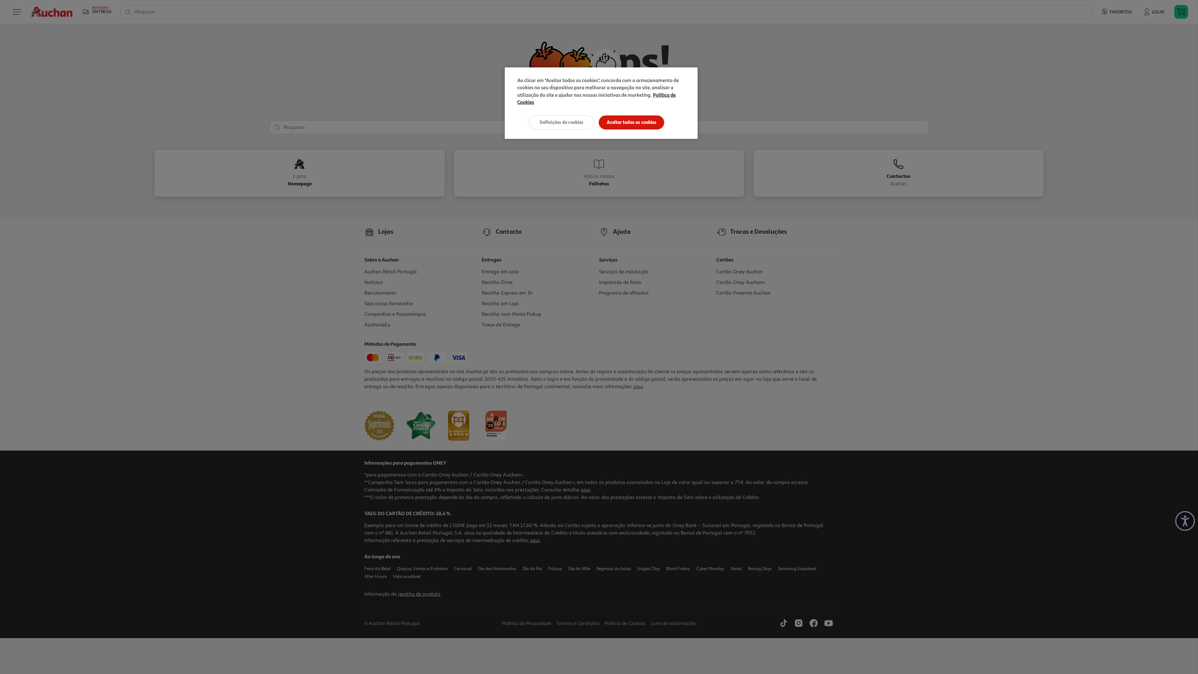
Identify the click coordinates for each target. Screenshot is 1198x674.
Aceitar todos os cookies (631, 122)
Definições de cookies (561, 122)
